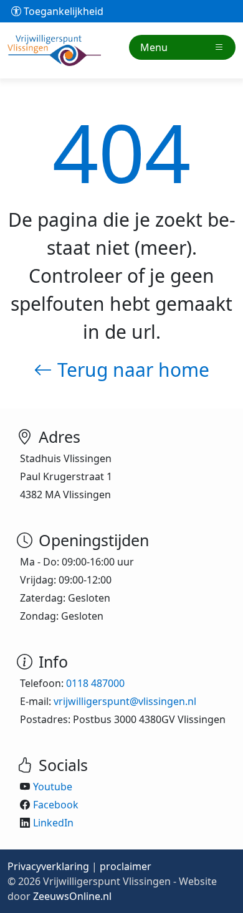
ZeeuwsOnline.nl (72, 896)
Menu (154, 47)
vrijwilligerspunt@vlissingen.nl (125, 701)
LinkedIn (53, 823)
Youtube (52, 786)
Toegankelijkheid (62, 11)
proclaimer (125, 866)
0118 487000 (95, 683)
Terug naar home (130, 369)
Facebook (56, 804)
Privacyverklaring (48, 866)
